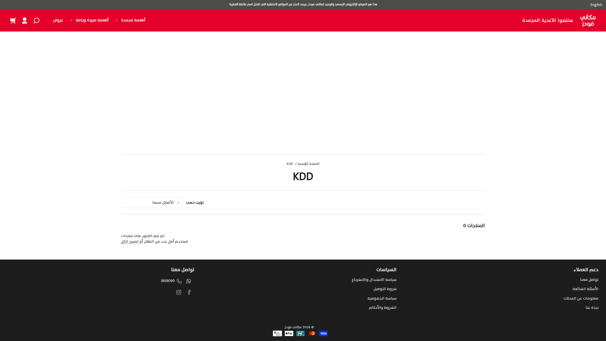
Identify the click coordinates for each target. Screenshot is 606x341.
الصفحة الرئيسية (308, 164)
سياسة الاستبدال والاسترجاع (374, 280)
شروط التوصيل (385, 289)
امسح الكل (129, 241)
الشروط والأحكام (383, 308)
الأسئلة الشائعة (585, 289)
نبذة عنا (592, 308)
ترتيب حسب (195, 202)
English (596, 5)
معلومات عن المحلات (581, 298)
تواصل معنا (589, 280)
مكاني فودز (293, 327)
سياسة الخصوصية (382, 298)
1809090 (168, 281)
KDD (290, 164)
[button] (36, 20)
